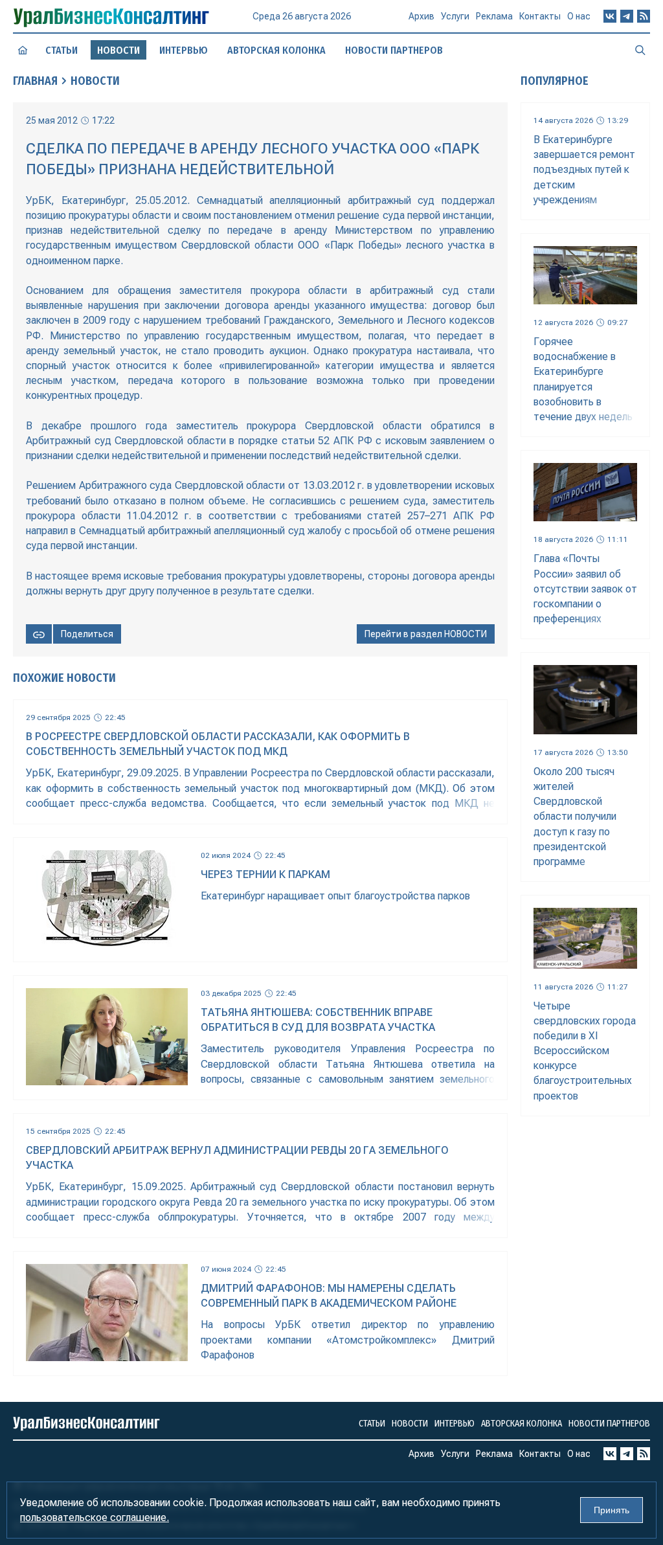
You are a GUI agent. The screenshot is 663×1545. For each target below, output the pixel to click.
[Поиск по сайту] (640, 50)
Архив (421, 16)
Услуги (455, 16)
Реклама (494, 16)
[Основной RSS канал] (643, 16)
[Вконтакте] (609, 16)
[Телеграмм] (626, 16)
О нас (578, 16)
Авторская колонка (276, 50)
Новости (95, 81)
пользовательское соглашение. (94, 1517)
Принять (611, 1510)
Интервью (183, 50)
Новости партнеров (394, 50)
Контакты (540, 16)
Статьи (61, 50)
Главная (35, 81)
